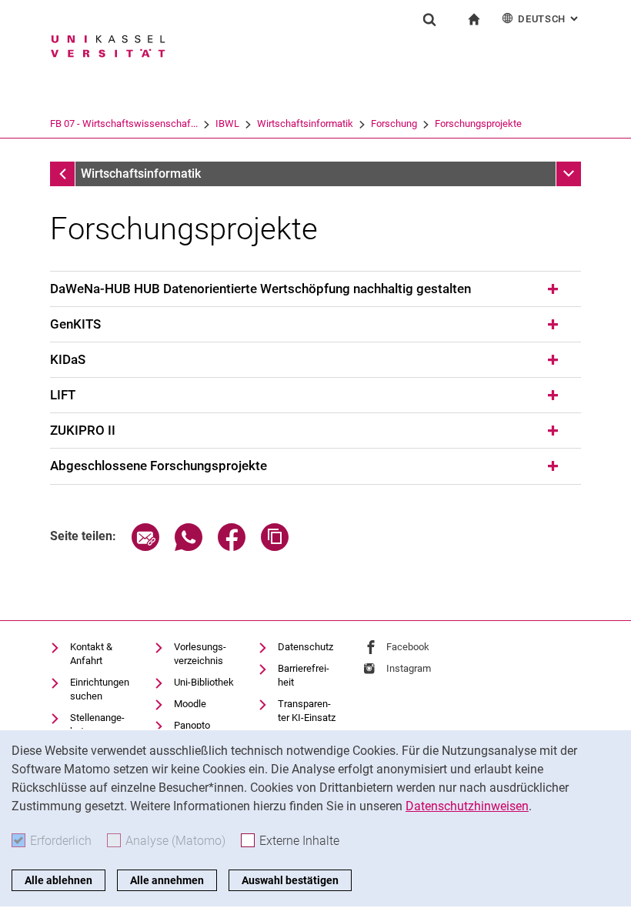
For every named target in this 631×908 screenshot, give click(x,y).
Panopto (192, 725)
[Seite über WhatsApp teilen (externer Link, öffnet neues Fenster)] (188, 546)
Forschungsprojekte (478, 123)
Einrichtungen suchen (99, 689)
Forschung (394, 123)
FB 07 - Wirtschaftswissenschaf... (124, 123)
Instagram (408, 668)
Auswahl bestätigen (290, 880)
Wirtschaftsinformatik (305, 123)
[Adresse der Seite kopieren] (275, 546)
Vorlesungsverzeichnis (200, 653)
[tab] (315, 289)
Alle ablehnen (58, 880)
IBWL (227, 123)
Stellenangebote (97, 724)
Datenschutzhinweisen (467, 806)
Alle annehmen (167, 880)
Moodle (190, 703)
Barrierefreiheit (303, 675)
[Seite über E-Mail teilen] (145, 546)
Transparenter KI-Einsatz (307, 710)
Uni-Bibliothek (204, 682)
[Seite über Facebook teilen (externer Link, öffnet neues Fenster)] (231, 546)
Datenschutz (305, 647)
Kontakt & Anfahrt (91, 653)
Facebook (407, 647)
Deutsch (549, 19)
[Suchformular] (429, 19)
